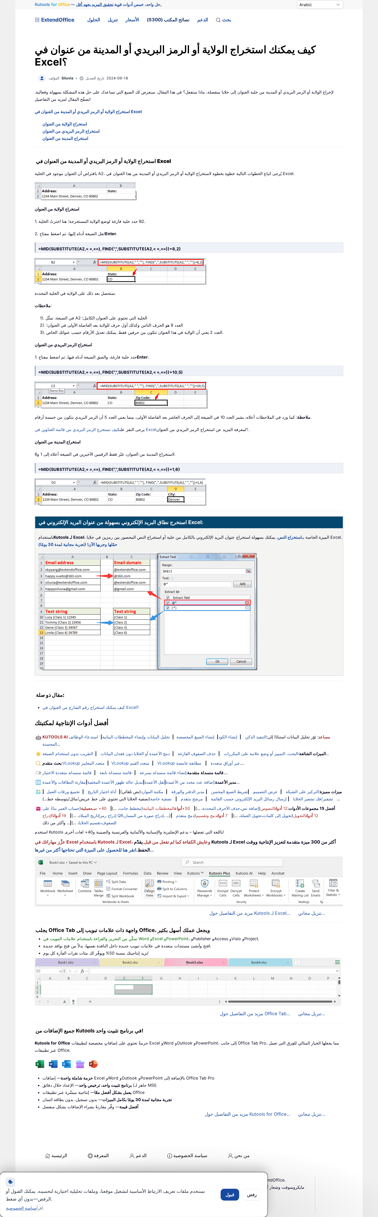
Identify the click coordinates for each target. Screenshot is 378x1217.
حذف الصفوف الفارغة (197, 753)
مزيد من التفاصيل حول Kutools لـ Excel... (249, 913)
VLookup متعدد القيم (130, 763)
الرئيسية (59, 1155)
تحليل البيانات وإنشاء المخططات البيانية (136, 736)
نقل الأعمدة (154, 782)
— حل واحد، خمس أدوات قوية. (98, 4)
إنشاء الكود (227, 736)
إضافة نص (250, 808)
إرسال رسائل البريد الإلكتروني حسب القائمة (248, 798)
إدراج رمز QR (111, 815)
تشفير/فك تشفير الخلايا (313, 798)
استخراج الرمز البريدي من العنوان (71, 131)
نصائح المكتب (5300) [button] (168, 19)
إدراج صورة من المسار (144, 815)
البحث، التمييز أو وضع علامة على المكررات (261, 753)
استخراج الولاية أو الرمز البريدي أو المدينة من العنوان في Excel (88, 111)
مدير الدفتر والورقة (187, 791)
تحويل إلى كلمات (277, 815)
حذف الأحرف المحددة (221, 808)
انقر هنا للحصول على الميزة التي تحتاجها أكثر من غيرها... (94, 850)
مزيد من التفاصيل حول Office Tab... (255, 1013)
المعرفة (101, 1155)
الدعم (202, 19)
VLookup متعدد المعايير (83, 763)
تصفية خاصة (161, 798)
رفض (252, 1194)
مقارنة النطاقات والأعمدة (64, 782)
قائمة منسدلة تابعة (116, 772)
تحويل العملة (251, 815)
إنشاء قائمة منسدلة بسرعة (163, 772)
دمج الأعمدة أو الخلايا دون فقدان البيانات (135, 753)
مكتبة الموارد (152, 791)
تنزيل (113, 19)
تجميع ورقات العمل (63, 791)
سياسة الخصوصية (190, 1155)
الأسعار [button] (132, 19)
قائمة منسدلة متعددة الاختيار (67, 772)
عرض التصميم (265, 791)
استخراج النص (290, 537)
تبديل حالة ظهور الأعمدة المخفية (115, 782)
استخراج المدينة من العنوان (65, 138)
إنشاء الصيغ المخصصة (195, 736)
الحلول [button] (93, 19)
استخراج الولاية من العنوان (64, 123)
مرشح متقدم (192, 798)
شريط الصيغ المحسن (229, 791)
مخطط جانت (130, 808)
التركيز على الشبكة (302, 791)
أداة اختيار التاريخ (102, 791)
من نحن (242, 1155)
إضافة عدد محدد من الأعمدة (190, 782)
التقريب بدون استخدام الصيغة (67, 753)
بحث (226, 19)
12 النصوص (273, 808)
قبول (230, 1194)
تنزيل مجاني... (311, 913)
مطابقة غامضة (188, 763)
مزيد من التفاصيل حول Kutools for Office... (247, 1114)
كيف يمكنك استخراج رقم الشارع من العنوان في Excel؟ (90, 707)
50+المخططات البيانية (166, 808)
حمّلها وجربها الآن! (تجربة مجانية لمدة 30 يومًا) (77, 544)
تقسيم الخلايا (90, 822)
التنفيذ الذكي (255, 736)
